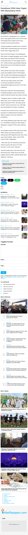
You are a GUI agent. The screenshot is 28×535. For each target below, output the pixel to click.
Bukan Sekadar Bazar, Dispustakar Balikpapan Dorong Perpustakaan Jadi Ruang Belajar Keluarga (10, 228)
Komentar (3, 244)
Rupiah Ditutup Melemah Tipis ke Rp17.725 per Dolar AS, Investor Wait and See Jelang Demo (10, 212)
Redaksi (5, 495)
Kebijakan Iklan (7, 500)
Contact (5, 499)
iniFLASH (2, 194)
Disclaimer (6, 502)
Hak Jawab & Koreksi (8, 503)
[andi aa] (2, 188)
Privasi (5, 498)
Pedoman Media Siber (9, 496)
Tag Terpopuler (5, 282)
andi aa (4, 13)
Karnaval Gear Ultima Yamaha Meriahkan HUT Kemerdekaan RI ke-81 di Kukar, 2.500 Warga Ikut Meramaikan (10, 220)
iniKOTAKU (7, 194)
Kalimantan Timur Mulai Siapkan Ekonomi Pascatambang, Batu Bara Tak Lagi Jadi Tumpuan (15, 325)
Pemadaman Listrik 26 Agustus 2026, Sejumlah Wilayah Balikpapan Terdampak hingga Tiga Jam (9, 205)
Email (2, 265)
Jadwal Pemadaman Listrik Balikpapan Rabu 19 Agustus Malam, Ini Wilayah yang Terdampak (16, 340)
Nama (3, 259)
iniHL (6, 233)
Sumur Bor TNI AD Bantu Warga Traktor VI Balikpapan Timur (10, 236)
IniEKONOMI (3, 210)
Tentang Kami (6, 494)
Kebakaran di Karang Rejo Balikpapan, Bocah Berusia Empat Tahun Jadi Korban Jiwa (10, 197)
